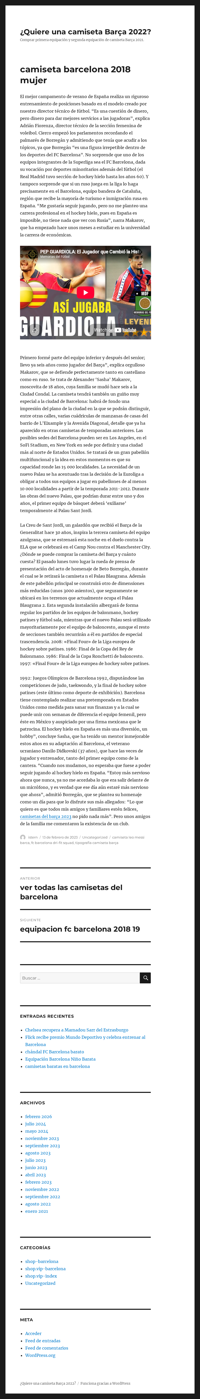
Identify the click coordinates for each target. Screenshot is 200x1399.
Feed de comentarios (46, 1348)
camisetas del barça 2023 (45, 816)
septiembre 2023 (42, 1145)
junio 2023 (36, 1167)
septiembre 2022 (42, 1196)
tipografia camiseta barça (96, 843)
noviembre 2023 (42, 1138)
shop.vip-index (41, 1276)
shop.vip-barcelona (45, 1268)
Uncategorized (95, 837)
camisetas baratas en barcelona (57, 1066)
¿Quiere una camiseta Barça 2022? (85, 31)
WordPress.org (40, 1355)
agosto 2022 (38, 1204)
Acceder (33, 1333)
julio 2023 (35, 1160)
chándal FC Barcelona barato (54, 1051)
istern (33, 837)
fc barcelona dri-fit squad (52, 843)
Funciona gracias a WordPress (105, 1383)
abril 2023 (35, 1174)
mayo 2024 (36, 1131)
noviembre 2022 (42, 1189)
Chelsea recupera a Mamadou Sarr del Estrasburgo (76, 1030)
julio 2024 (35, 1123)
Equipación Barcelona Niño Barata (60, 1059)
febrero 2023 (38, 1182)
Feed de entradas (42, 1340)
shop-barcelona (41, 1261)
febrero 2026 (38, 1116)
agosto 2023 (38, 1153)
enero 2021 (36, 1211)
